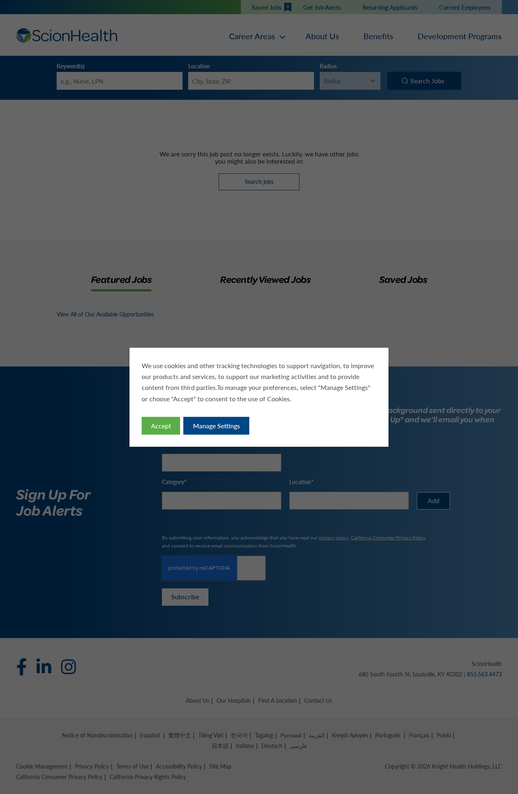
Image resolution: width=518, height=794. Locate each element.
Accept (161, 425)
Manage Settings (216, 425)
